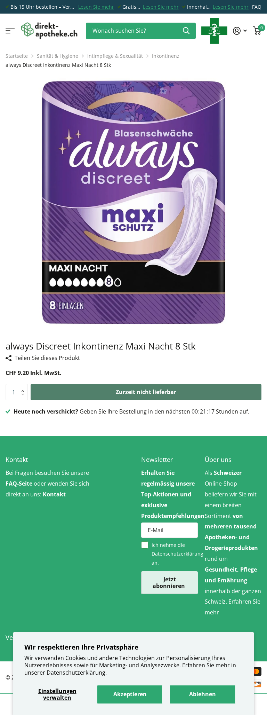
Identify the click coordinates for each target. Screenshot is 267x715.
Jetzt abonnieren (169, 582)
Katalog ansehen (10, 31)
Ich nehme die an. (175, 554)
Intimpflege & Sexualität (115, 56)
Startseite (17, 56)
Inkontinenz (165, 56)
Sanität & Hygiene (57, 56)
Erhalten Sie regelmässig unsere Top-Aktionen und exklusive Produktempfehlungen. (169, 494)
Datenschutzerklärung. (77, 672)
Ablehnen (202, 694)
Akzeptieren (130, 694)
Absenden (186, 31)
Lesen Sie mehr (96, 6)
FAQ (256, 6)
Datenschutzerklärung (177, 553)
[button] (24, 386)
